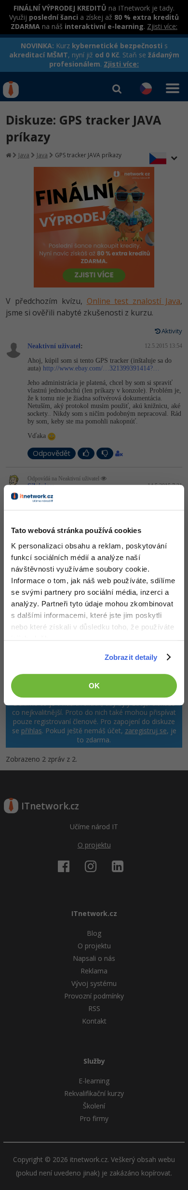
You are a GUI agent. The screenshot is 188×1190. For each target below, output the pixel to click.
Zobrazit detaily (131, 657)
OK (94, 686)
